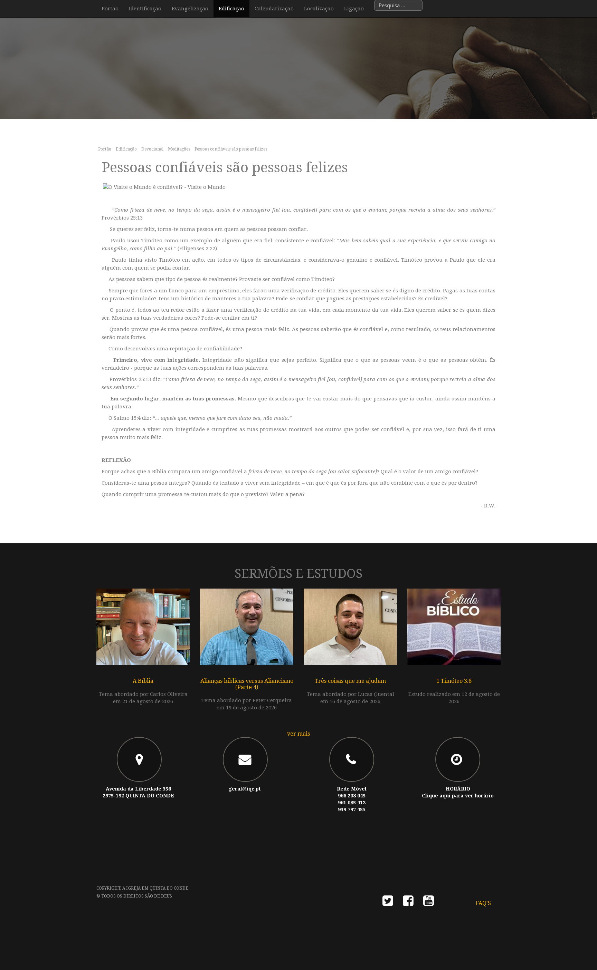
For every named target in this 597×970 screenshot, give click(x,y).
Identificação (145, 9)
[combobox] (398, 5)
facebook (408, 903)
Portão (110, 9)
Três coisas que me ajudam (350, 681)
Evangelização (190, 9)
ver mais (298, 733)
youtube (428, 903)
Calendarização (274, 9)
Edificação (231, 9)
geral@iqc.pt (244, 789)
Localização (319, 9)
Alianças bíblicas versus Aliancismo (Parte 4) (246, 684)
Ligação (354, 9)
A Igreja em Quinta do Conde (155, 888)
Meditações (179, 149)
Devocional (152, 149)
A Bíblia (143, 681)
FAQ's (483, 903)
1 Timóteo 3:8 (454, 681)
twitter (387, 903)
